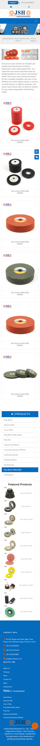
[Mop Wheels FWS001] (9, 585)
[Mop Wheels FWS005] (9, 598)
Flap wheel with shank (13, 435)
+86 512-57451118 (12, 650)
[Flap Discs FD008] (9, 611)
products (11, 39)
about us (6, 668)
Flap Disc (7, 440)
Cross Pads (8, 430)
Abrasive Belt (9, 425)
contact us (7, 679)
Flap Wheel (8, 420)
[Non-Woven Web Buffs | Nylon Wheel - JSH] (20, 13)
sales (5, 683)
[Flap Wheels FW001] (9, 545)
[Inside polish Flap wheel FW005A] (9, 506)
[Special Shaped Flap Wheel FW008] (9, 493)
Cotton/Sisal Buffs (11, 455)
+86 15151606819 (12, 646)
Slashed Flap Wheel (11, 445)
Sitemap (6, 690)
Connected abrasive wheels (15, 450)
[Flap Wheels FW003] (9, 532)
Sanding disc (9, 465)
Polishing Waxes (10, 460)
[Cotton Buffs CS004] (9, 572)
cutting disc (9, 475)
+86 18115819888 (12, 654)
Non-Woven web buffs (13, 470)
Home (4, 39)
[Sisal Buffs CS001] (9, 558)
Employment (7, 687)
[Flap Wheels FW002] (9, 519)
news (5, 675)
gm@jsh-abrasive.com (14, 659)
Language (12, 2)
